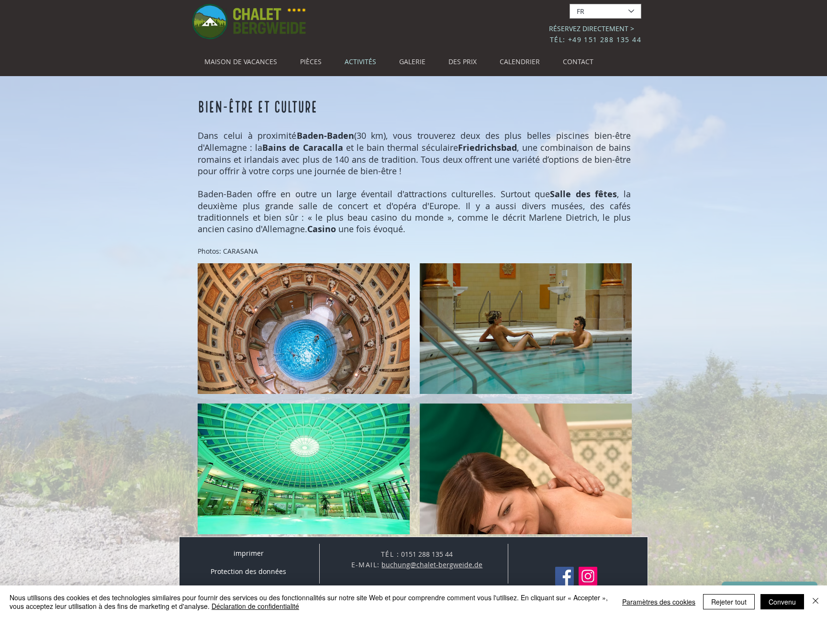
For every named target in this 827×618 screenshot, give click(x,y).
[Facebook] (564, 576)
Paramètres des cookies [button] (658, 602)
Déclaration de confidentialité (255, 606)
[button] (304, 328)
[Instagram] (588, 576)
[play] (611, 525)
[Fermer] (815, 601)
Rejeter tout (729, 602)
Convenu (782, 602)
